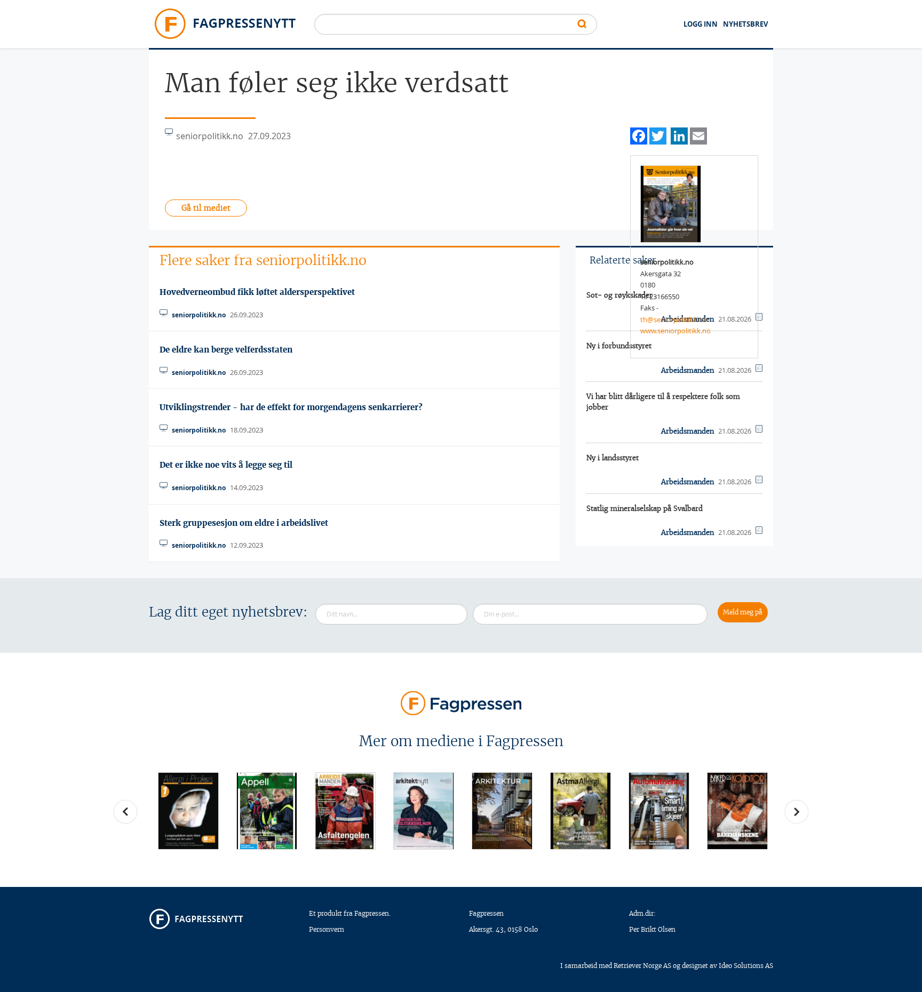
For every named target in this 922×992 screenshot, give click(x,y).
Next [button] (796, 811)
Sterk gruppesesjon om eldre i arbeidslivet (244, 523)
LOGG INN (700, 24)
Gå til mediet (205, 208)
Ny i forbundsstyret (618, 345)
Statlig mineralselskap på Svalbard (644, 508)
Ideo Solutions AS (746, 966)
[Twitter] (657, 134)
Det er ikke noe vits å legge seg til (226, 465)
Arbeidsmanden (687, 431)
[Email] (698, 134)
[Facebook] (638, 134)
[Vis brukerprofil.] (670, 203)
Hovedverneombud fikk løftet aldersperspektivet (257, 292)
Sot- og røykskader (619, 295)
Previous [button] (125, 811)
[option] (188, 811)
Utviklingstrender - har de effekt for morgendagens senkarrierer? (291, 407)
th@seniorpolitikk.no (673, 319)
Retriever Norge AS (642, 966)
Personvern (326, 929)
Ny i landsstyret (612, 457)
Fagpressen (486, 913)
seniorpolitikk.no (199, 314)
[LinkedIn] (679, 134)
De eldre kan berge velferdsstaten (226, 350)
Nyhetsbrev (745, 24)
